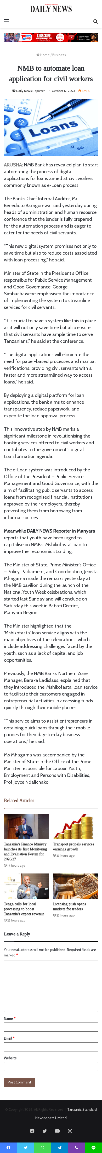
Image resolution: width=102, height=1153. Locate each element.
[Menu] (6, 21)
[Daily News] (51, 8)
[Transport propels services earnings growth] (75, 826)
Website (10, 1058)
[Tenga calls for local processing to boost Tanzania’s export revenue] (26, 886)
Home (44, 55)
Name (9, 1019)
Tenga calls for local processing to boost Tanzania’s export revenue (24, 909)
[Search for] (95, 21)
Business (59, 55)
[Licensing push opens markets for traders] (75, 886)
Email (9, 1038)
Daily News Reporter (30, 91)
